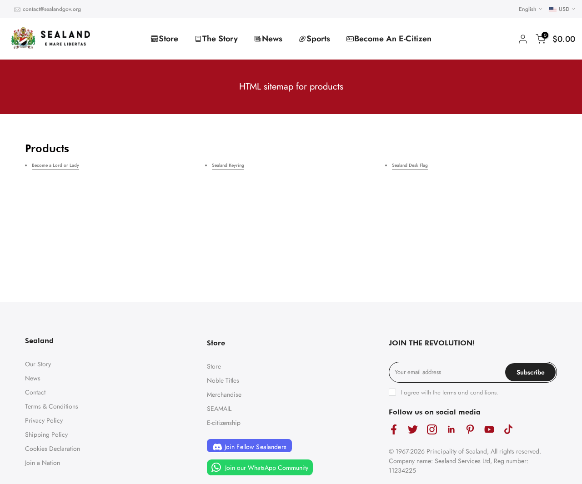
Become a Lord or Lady (55, 165)
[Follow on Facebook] (394, 430)
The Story (220, 39)
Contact (35, 392)
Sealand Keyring (228, 165)
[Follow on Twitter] (413, 430)
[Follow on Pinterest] (470, 430)
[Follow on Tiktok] (508, 430)
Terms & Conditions (51, 406)
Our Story (38, 364)
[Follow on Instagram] (432, 430)
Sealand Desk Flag (410, 165)
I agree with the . (449, 392)
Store (168, 39)
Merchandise (224, 394)
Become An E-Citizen (392, 39)
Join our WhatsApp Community (265, 467)
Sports (318, 39)
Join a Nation (42, 462)
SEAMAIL (219, 408)
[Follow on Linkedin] (451, 430)
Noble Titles (223, 380)
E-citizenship (224, 422)
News (272, 39)
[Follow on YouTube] (489, 430)
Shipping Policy (46, 434)
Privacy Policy (44, 420)
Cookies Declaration (52, 448)
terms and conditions (469, 392)
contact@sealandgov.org (52, 9)
